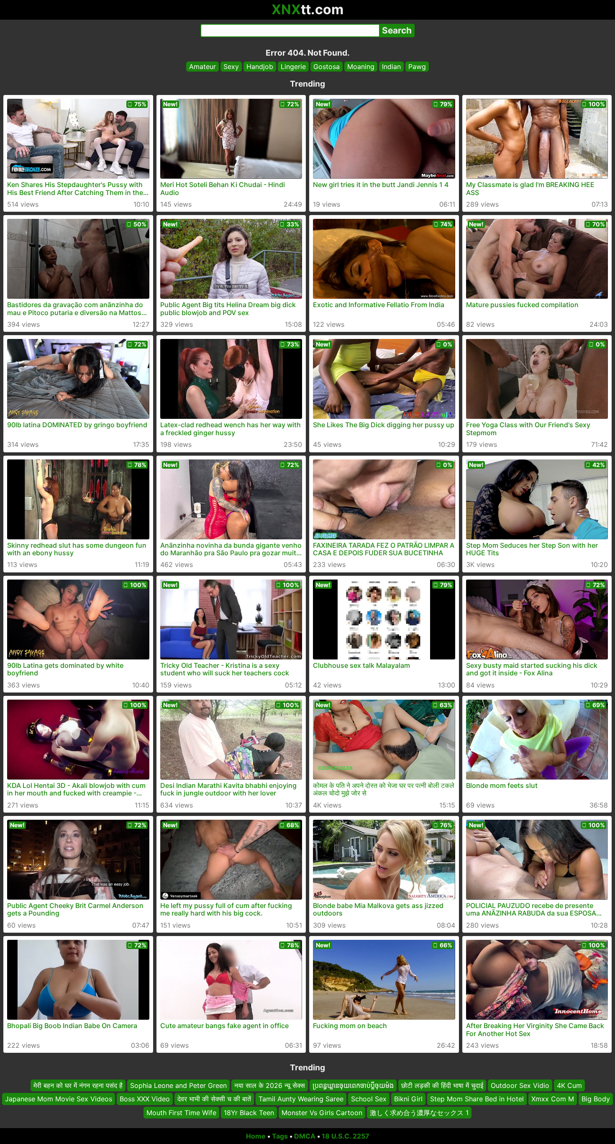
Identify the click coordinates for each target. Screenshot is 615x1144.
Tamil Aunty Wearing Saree (301, 1099)
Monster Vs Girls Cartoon (322, 1112)
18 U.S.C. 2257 (345, 1136)
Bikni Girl (408, 1099)
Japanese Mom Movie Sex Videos (58, 1099)
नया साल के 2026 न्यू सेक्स (269, 1085)
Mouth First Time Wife (181, 1112)
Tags (280, 1136)
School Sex (369, 1099)
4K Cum (569, 1085)
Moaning (360, 66)
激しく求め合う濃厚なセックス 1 (419, 1112)
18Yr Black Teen (249, 1112)
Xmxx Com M (552, 1099)
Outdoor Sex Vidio (520, 1085)
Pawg (417, 66)
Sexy (231, 66)
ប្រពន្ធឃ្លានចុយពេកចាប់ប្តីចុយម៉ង (353, 1085)
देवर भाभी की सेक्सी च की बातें (214, 1099)
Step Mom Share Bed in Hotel (477, 1099)
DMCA (304, 1136)
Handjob (259, 66)
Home (256, 1136)
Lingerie (293, 66)
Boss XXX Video (145, 1099)
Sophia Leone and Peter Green (178, 1085)
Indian (391, 66)
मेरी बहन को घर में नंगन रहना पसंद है (78, 1085)
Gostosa (326, 66)
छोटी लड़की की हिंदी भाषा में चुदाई (442, 1085)
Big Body (596, 1099)
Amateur (202, 66)
